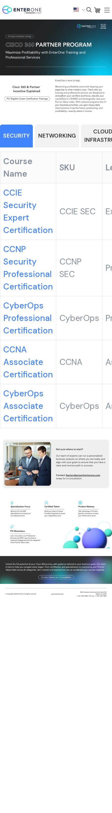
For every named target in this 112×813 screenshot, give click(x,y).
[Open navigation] (107, 10)
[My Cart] (97, 9)
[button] (79, 9)
